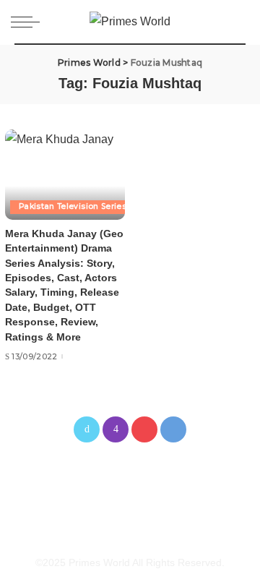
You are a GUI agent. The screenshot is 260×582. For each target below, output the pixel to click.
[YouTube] (144, 429)
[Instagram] (116, 429)
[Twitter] (87, 429)
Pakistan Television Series (72, 206)
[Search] (237, 21)
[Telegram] (173, 429)
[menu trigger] (29, 21)
